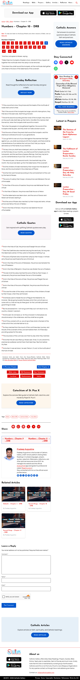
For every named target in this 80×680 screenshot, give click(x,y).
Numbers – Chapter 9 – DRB (14, 440)
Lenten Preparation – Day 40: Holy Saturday (69, 171)
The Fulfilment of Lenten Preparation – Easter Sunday (70, 152)
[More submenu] (72, 2)
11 (3, 47)
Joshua (39, 376)
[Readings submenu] (29, 2)
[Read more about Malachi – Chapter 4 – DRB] (13, 501)
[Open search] (76, 3)
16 (25, 47)
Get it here (71, 112)
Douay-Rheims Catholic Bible (27, 360)
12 (7, 47)
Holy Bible (34, 417)
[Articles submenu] (58, 2)
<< (56, 77)
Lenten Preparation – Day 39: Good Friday (69, 190)
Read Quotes (26, 233)
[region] (66, 94)
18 (34, 47)
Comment (5, 554)
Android (19, 466)
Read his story (27, 468)
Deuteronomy (26, 376)
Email (3, 585)
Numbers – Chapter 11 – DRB (38, 440)
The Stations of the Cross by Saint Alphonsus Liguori (70, 133)
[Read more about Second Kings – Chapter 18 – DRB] (39, 501)
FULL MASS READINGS (66, 107)
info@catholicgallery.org (46, 673)
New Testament (39, 372)
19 (39, 47)
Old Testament (26, 372)
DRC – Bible (9, 21)
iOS (24, 466)
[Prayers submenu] (43, 2)
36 (10, 51)
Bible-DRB (14, 417)
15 (21, 47)
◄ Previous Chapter (10, 367)
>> (76, 77)
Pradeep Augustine (25, 449)
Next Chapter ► (43, 367)
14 (16, 47)
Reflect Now (26, 93)
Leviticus (13, 376)
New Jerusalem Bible (11, 360)
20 (44, 47)
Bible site (4, 36)
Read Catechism (26, 403)
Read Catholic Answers (66, 43)
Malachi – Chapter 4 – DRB (12, 504)
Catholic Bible (24, 417)
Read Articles (40, 635)
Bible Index (12, 372)
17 (30, 47)
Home (3, 21)
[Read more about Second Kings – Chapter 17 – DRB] (13, 527)
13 (12, 47)
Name (4, 577)
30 (4, 51)
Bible (7, 417)
